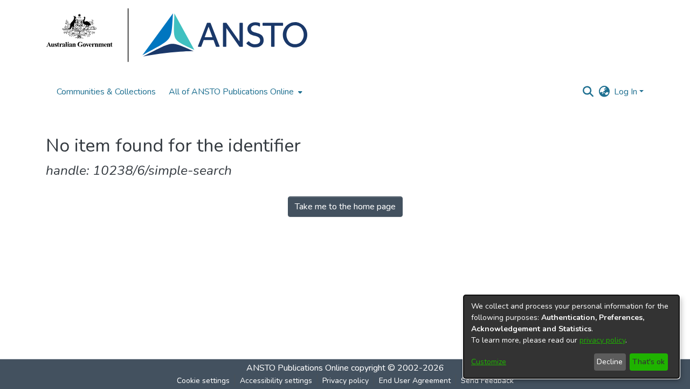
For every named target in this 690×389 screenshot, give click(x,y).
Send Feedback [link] (487, 381)
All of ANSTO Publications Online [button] (231, 92)
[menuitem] (234, 91)
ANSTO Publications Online (297, 368)
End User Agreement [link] (415, 381)
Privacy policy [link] (345, 381)
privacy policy (602, 340)
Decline (610, 362)
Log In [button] (626, 92)
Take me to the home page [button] (345, 207)
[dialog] (571, 336)
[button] (588, 91)
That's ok (648, 362)
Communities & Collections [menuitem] (106, 92)
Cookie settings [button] (203, 381)
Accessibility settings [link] (276, 381)
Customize (488, 362)
